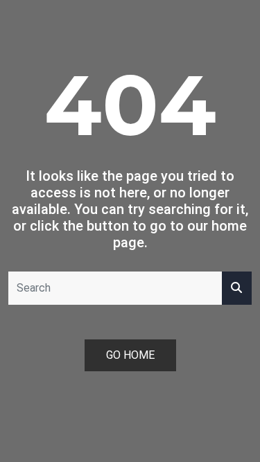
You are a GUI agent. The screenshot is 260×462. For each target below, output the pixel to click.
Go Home (130, 355)
